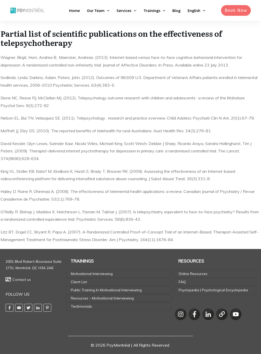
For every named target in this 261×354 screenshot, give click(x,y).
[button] (107, 10)
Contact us (21, 279)
